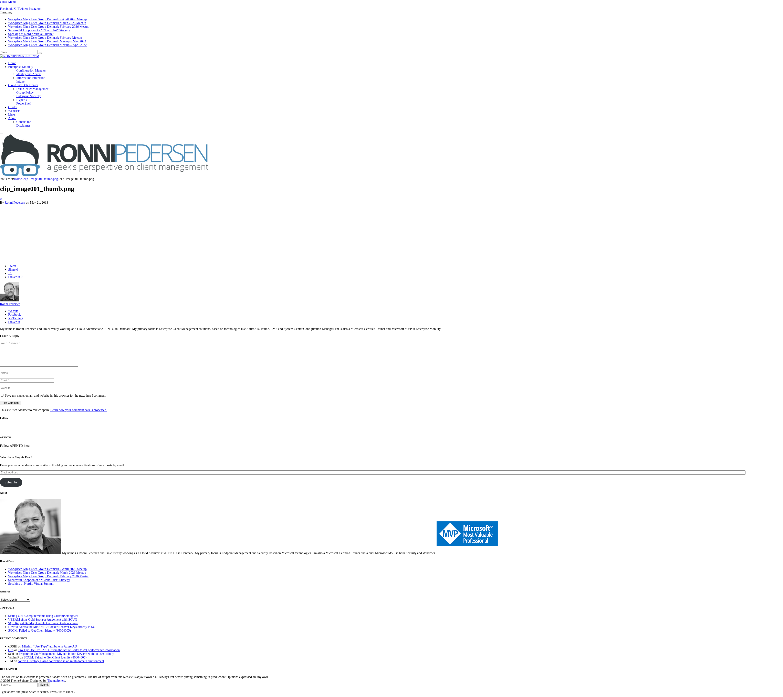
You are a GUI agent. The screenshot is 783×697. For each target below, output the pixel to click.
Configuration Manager (31, 70)
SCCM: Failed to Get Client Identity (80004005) (39, 630)
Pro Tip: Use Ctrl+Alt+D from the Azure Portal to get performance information (69, 650)
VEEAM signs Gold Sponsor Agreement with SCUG (42, 619)
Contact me (23, 122)
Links (11, 114)
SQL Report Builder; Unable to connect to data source (43, 623)
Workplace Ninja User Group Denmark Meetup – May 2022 (47, 41)
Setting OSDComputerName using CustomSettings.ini (43, 616)
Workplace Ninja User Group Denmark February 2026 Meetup (48, 26)
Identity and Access (28, 74)
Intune (20, 81)
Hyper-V (22, 99)
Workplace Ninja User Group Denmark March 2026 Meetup (47, 23)
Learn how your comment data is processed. (78, 410)
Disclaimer (23, 125)
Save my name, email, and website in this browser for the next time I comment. (55, 395)
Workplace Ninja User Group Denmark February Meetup (45, 37)
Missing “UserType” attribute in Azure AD (49, 646)
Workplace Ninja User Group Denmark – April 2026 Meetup (47, 19)
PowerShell (23, 103)
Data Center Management (32, 88)
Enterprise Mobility (20, 66)
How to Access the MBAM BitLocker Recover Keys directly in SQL (52, 627)
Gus (10, 650)
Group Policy (25, 92)
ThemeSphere (56, 680)
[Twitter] (384, 429)
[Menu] (1, 133)
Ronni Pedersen (15, 202)
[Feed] (406, 429)
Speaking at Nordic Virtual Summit (30, 34)
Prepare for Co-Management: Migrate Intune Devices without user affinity (66, 653)
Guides (12, 107)
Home (12, 63)
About (12, 118)
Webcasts (14, 110)
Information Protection (30, 77)
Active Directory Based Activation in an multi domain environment (61, 661)
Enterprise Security (28, 96)
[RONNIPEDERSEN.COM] (19, 56)
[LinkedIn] (395, 429)
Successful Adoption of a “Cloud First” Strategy (39, 30)
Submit (44, 684)
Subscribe (11, 482)
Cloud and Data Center (23, 85)
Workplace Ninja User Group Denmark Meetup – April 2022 (47, 45)
